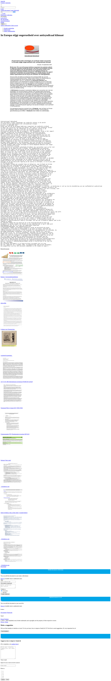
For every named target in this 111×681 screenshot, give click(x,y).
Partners (6, 619)
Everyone (5, 591)
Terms (6, 622)
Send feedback (4, 631)
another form (14, 644)
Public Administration (9, 31)
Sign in (3, 578)
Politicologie (7, 29)
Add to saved (14, 25)
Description (6, 583)
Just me (5, 592)
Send (7, 679)
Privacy (3, 622)
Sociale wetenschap (9, 28)
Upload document (5, 10)
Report (2, 619)
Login (2, 9)
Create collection (5, 594)
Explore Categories (5, 3)
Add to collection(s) (6, 25)
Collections (9, 15)
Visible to (3, 589)
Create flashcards (14, 10)
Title (2, 580)
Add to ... (3, 24)
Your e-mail (4, 660)
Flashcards (3, 15)
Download (3, 566)
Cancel (3, 679)
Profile (2, 22)
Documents (4, 612)
